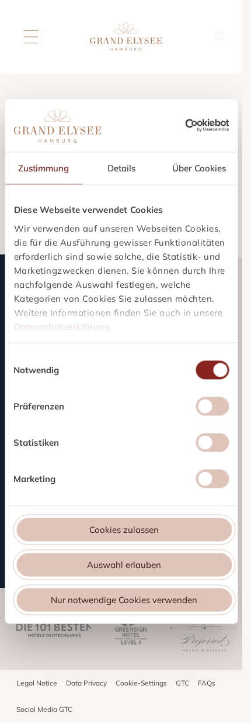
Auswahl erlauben (124, 564)
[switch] (212, 408)
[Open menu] (31, 36)
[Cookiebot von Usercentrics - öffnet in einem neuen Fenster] (207, 125)
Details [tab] (121, 168)
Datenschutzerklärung (61, 326)
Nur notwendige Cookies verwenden (124, 599)
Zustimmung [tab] (43, 168)
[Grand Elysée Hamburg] (125, 37)
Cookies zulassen (124, 529)
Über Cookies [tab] (199, 168)
